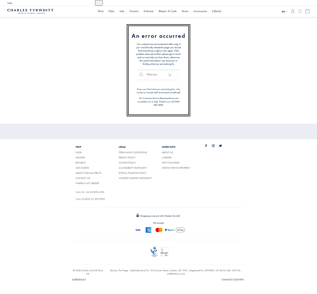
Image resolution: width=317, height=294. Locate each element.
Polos (111, 11)
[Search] (300, 11)
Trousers (134, 11)
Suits (121, 11)
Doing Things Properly (176, 167)
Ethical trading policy (132, 173)
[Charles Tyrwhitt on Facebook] (208, 145)
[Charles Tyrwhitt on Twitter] (222, 145)
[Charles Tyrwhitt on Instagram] (215, 145)
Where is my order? (87, 183)
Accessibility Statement (133, 167)
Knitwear (149, 11)
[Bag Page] (307, 11)
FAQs (79, 152)
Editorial (216, 11)
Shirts (101, 11)
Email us (163, 101)
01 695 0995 (98, 199)
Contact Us (83, 178)
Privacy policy (127, 157)
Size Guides (82, 167)
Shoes (185, 11)
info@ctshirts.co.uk (176, 273)
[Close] (170, 74)
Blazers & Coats (168, 11)
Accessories (200, 11)
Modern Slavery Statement (135, 178)
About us (167, 152)
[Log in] (292, 11)
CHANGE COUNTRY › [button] (233, 279)
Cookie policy (127, 162)
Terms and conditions (133, 152)
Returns (80, 162)
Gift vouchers (170, 162)
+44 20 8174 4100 (94, 192)
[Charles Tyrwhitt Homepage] (30, 11)
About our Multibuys (88, 173)
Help (9, 3)
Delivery (80, 157)
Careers (171, 157)
